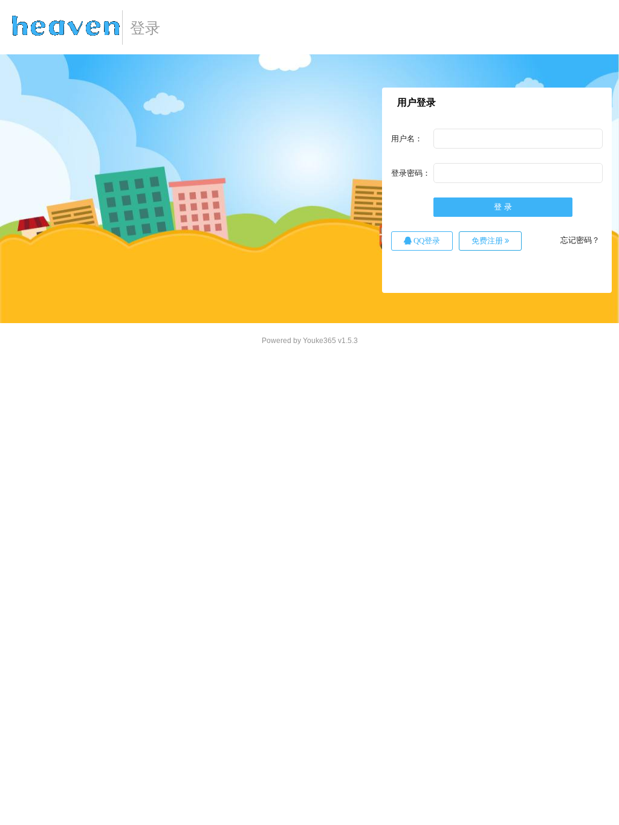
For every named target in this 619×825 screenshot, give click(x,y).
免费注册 (488, 240)
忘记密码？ (580, 240)
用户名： (407, 138)
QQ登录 (426, 240)
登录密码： (410, 173)
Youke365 (319, 340)
